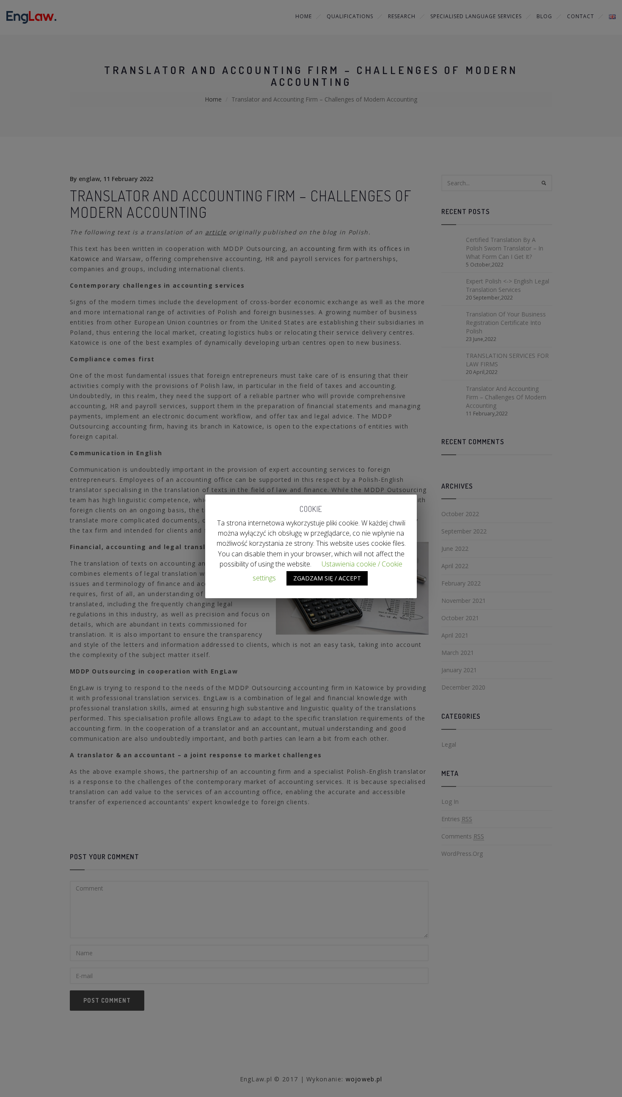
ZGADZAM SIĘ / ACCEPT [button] (327, 578)
